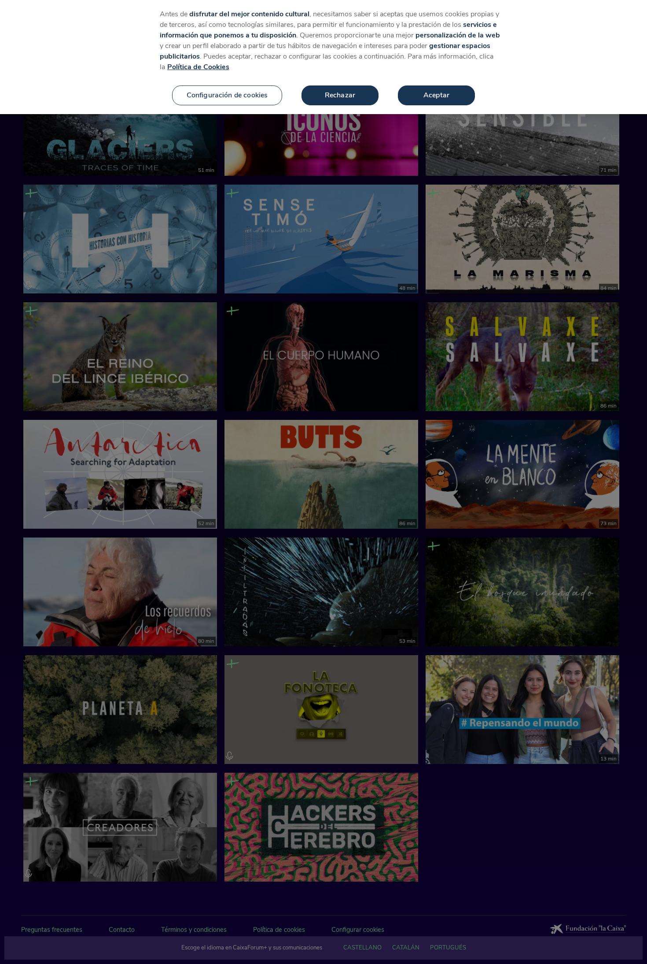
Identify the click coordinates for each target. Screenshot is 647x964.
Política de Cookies (198, 67)
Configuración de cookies (227, 95)
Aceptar (436, 95)
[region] (323, 57)
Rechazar (340, 95)
